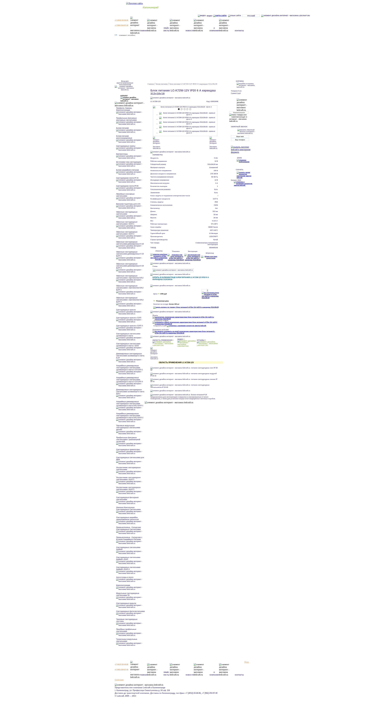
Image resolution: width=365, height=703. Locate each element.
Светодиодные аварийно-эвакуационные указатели (127, 518)
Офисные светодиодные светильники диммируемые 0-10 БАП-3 (130, 266)
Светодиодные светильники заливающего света (128, 335)
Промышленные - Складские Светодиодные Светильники (128, 528)
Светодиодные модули (126, 603)
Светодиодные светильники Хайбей (128, 548)
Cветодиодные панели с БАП (128, 318)
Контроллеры (122, 154)
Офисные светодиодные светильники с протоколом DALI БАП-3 (129, 300)
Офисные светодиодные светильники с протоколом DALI (129, 277)
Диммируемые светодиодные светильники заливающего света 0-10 (130, 356)
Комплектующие (123, 585)
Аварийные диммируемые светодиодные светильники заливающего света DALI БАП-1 (129, 404)
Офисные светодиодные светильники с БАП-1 (126, 223)
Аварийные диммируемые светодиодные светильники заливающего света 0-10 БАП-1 (129, 368)
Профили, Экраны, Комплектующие (124, 109)
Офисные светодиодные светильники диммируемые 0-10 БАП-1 (130, 254)
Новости (190, 31)
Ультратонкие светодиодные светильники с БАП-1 (128, 479)
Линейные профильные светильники (126, 630)
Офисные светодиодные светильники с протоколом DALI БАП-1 (129, 288)
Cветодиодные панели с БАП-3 (129, 326)
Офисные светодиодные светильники (126, 213)
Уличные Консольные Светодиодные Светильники (128, 508)
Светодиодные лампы (125, 146)
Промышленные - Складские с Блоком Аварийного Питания (129, 538)
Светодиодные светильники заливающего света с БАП (128, 345)
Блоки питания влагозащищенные (124, 137)
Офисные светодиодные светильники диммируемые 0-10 (130, 243)
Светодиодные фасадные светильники (127, 498)
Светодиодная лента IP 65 (127, 186)
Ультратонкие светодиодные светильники (128, 469)
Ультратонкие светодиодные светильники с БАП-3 (128, 488)
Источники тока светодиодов (128, 162)
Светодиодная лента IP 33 (127, 178)
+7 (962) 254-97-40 (121, 25)
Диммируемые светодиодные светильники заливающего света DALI (130, 392)
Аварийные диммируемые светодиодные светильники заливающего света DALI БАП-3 (129, 416)
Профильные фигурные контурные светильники (126, 119)
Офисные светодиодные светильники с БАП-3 (126, 233)
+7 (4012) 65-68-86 (121, 20)
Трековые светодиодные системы (126, 620)
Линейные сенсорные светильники (125, 195)
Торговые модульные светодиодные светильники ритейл (128, 428)
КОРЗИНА (240, 81)
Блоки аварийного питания (127, 170)
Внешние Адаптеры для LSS (128, 204)
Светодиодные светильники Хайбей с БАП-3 (128, 568)
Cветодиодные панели (126, 310)
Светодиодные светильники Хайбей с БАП (128, 558)
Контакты (239, 31)
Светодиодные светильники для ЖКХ (130, 459)
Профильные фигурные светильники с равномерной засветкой (128, 440)
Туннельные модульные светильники (126, 640)
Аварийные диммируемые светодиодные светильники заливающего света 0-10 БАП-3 (129, 380)
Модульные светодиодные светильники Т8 (127, 594)
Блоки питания (122, 128)
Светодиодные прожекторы (128, 450)
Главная (143, 31)
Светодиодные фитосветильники (130, 611)
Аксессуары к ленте (124, 577)
